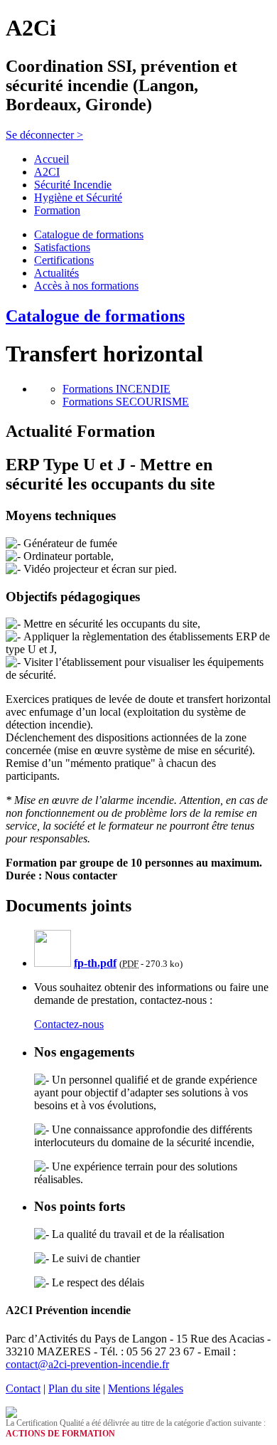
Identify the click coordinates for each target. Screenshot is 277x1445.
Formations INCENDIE (116, 389)
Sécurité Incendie (73, 185)
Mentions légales (145, 1388)
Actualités (56, 273)
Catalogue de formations (88, 234)
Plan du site (74, 1388)
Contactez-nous (69, 1024)
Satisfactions (62, 247)
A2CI (47, 172)
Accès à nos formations (86, 286)
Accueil (51, 159)
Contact (23, 1388)
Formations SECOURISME (126, 402)
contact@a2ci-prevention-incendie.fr (87, 1364)
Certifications (64, 260)
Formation (57, 210)
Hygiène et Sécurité (78, 197)
